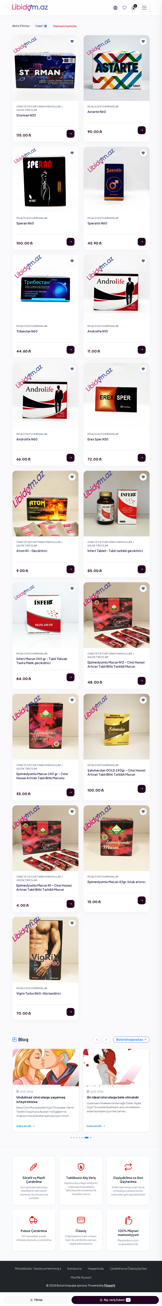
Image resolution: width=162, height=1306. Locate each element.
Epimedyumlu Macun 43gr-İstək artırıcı (116, 882)
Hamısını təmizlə (65, 26)
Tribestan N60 (27, 331)
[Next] (106, 1039)
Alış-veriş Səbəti (116, 1299)
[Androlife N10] (142, 350)
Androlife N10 (98, 331)
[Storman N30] (70, 134)
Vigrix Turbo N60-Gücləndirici (38, 993)
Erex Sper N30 (98, 439)
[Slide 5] (82, 1137)
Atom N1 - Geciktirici (31, 551)
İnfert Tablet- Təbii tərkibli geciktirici (115, 551)
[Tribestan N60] (70, 350)
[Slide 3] (77, 1137)
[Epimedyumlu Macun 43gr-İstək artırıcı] (142, 900)
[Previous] (97, 1039)
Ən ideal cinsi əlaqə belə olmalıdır (42, 1097)
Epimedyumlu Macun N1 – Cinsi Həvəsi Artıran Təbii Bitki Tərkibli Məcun (44, 887)
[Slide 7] (89, 1137)
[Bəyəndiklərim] (124, 8)
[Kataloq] (144, 8)
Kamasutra (74, 1268)
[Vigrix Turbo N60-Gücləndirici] (70, 1012)
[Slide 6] (85, 1137)
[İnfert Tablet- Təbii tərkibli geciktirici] (142, 569)
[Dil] (115, 8)
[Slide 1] (71, 1137)
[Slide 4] (79, 1137)
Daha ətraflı (23, 1126)
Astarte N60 (97, 112)
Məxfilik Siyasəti (81, 1277)
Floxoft (109, 1285)
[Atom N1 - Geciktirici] (70, 569)
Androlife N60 (27, 439)
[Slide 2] (74, 1137)
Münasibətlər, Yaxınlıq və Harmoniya (38, 1268)
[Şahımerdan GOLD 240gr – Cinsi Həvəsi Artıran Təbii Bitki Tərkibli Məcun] (142, 789)
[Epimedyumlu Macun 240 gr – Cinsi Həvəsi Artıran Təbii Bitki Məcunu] (70, 792)
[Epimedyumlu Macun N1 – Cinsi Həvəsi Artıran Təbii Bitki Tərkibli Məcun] (70, 904)
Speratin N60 (97, 223)
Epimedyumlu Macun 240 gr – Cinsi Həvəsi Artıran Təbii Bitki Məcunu (42, 776)
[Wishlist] (72, 700)
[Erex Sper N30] (142, 458)
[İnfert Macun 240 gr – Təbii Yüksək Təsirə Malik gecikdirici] (70, 677)
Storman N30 (26, 115)
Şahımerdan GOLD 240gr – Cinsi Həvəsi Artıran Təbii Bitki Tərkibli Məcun (116, 772)
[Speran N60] (70, 242)
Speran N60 (25, 223)
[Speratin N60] (142, 242)
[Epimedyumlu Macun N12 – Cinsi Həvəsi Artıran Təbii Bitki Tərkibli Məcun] (142, 681)
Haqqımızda (96, 1268)
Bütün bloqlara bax (129, 1039)
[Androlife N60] (70, 458)
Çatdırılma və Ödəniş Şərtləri (128, 1268)
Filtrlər (38, 1299)
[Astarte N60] (142, 130)
